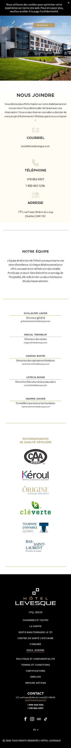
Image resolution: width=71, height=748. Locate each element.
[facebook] (25, 719)
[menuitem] (44, 25)
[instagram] (32, 719)
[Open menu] (64, 25)
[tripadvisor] (39, 719)
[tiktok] (46, 719)
